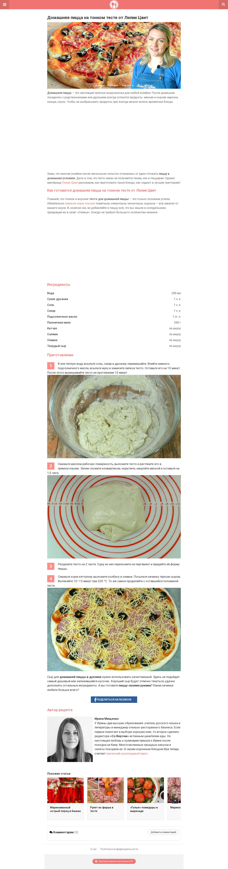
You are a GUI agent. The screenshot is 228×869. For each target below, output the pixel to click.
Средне (113, 85)
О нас (93, 849)
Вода (50, 293)
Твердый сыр (56, 346)
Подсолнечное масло (62, 316)
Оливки (52, 340)
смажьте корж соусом (79, 203)
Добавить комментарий (163, 832)
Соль (50, 305)
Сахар (51, 310)
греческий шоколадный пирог (127, 753)
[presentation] (175, 801)
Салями (52, 334)
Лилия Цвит (70, 182)
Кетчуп (52, 328)
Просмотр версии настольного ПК (115, 861)
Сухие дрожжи (57, 299)
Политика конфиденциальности (119, 849)
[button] (4, 4)
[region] (114, 137)
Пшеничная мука (59, 322)
